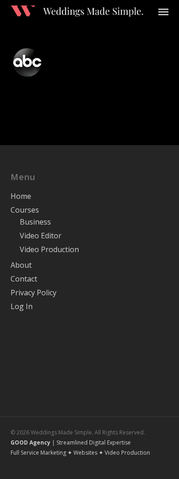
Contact (24, 279)
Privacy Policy (33, 292)
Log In (22, 306)
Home (21, 196)
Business (35, 222)
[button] (163, 11)
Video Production (49, 249)
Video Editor (41, 236)
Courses (25, 210)
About (21, 265)
